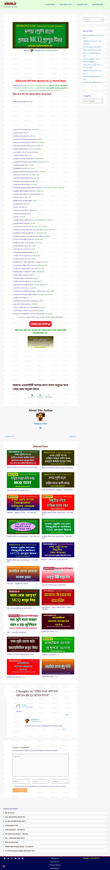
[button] (56, 4)
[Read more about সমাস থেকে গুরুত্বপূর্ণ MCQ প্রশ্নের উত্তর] (23, 597)
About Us (55, 858)
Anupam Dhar (35, 719)
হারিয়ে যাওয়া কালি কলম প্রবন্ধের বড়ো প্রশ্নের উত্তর (22, 467)
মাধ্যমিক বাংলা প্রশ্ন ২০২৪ (49, 677)
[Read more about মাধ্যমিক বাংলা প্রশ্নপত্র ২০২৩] (23, 667)
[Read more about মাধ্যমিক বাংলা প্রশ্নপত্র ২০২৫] (58, 644)
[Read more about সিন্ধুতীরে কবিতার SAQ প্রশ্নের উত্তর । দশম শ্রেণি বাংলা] (58, 526)
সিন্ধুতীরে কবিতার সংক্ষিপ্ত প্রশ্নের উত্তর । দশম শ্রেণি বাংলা (57, 513)
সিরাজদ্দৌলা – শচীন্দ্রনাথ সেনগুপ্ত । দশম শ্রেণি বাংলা (21, 513)
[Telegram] (22, 858)
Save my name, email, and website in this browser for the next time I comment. (40, 786)
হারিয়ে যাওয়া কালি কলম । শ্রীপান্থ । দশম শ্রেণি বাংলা (57, 490)
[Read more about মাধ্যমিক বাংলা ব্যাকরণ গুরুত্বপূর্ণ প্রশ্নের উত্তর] (23, 644)
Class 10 (26, 50)
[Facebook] (40, 428)
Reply (66, 715)
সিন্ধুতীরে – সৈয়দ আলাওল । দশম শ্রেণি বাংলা (54, 559)
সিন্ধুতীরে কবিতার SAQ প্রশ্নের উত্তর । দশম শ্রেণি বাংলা (57, 537)
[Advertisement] (41, 67)
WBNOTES (97, 858)
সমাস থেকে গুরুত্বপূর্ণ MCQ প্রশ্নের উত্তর (19, 608)
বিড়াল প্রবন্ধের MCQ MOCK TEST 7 (92, 47)
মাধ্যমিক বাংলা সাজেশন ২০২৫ (50, 632)
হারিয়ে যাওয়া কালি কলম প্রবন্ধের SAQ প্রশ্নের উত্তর (57, 468)
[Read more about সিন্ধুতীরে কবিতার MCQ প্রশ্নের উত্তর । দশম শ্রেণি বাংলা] (23, 550)
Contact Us (54, 861)
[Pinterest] (12, 858)
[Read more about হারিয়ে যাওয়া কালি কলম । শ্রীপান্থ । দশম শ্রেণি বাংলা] (58, 480)
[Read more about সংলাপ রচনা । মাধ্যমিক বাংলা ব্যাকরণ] (23, 574)
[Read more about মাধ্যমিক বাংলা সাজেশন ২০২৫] (58, 621)
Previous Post (9, 436)
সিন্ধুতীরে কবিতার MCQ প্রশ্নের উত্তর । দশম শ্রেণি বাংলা (22, 561)
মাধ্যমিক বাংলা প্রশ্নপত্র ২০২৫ (51, 655)
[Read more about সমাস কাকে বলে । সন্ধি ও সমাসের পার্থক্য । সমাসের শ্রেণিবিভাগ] (58, 597)
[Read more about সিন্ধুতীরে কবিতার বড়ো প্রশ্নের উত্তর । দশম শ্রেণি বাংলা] (23, 526)
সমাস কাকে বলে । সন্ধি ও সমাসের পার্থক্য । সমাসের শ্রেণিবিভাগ (56, 608)
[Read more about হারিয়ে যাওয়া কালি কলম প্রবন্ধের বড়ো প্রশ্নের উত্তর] (23, 457)
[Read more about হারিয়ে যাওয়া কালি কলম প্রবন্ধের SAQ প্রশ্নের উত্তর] (58, 458)
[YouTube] (15, 858)
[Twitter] (8, 858)
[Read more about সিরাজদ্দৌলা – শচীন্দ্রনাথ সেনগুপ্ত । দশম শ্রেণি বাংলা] (23, 502)
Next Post (74, 436)
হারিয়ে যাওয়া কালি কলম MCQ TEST (18, 490)
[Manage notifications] (3, 866)
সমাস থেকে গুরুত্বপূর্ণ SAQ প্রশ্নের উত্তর (54, 585)
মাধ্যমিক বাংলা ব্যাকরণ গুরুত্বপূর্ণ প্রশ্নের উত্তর (20, 654)
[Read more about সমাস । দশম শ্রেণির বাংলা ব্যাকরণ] (23, 622)
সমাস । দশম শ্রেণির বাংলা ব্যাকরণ (16, 632)
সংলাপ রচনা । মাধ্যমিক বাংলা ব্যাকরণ (17, 584)
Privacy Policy (55, 865)
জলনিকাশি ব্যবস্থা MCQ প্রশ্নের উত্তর (92, 50)
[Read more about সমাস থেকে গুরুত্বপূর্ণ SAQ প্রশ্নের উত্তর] (58, 574)
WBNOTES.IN (18, 85)
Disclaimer (55, 868)
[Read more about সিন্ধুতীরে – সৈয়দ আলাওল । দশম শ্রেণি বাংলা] (58, 550)
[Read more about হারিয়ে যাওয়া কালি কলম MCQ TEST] (23, 480)
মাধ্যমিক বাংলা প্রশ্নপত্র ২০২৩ (16, 677)
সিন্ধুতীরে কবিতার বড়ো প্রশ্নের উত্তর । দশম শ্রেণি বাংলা (23, 536)
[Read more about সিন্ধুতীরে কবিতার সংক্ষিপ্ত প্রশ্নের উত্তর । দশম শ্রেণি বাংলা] (58, 502)
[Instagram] (19, 858)
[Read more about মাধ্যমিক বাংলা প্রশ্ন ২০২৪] (58, 667)
